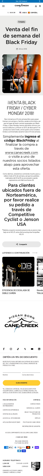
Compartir (23, 244)
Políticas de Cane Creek (31, 422)
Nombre (5, 375)
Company (21, 22)
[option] (21, 1)
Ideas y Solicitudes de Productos (32, 413)
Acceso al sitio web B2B (11, 418)
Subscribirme (21, 383)
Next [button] (40, 1)
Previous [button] (3, 1)
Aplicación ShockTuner (11, 422)
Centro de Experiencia (11, 410)
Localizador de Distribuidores (8, 405)
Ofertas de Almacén (10, 414)
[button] (28, 13)
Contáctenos (35, 404)
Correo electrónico (28, 375)
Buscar (14, 13)
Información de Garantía (31, 426)
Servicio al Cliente (33, 408)
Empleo (37, 418)
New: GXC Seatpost (21, 1)
